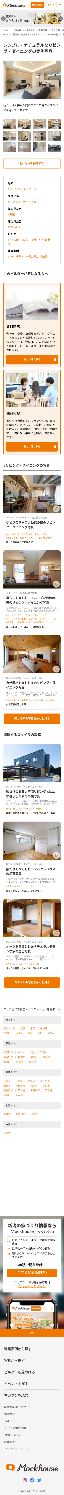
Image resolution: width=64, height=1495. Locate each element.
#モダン (33, 700)
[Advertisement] (32, 1177)
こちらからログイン (32, 1286)
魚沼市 (46, 1085)
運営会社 (9, 1414)
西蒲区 (51, 1033)
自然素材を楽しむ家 (16, 704)
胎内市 (21, 1057)
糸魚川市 (20, 1114)
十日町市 (20, 1085)
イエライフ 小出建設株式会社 (21, 593)
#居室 (8, 886)
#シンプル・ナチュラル (22, 202)
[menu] (59, 5)
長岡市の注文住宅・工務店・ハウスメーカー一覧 (35, 35)
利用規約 (9, 1442)
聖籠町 (34, 1057)
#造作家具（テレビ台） (44, 622)
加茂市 (7, 1085)
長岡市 (7, 1080)
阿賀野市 (8, 1057)
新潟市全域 (9, 1028)
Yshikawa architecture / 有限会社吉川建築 (26, 518)
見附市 (34, 1085)
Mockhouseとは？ (15, 1407)
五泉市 (43, 1052)
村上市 (21, 1052)
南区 (30, 1033)
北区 (22, 1028)
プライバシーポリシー (18, 1449)
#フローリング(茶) (48, 619)
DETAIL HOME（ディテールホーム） (24, 678)
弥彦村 (46, 1057)
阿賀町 (7, 1062)
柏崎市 (31, 1080)
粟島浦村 (33, 1062)
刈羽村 (19, 1095)
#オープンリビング (38, 534)
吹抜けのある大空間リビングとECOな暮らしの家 (30, 813)
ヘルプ (8, 1421)
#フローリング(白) (33, 538)
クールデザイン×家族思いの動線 (28, 256)
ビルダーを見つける (19, 1372)
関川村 (19, 1062)
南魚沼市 (8, 1090)
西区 (40, 1033)
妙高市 (34, 1114)
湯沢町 (48, 1090)
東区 (32, 1028)
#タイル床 (14, 227)
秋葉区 (19, 1033)
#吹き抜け (11, 622)
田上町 (21, 1090)
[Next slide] (60, 18)
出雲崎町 (35, 1090)
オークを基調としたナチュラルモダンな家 (27, 968)
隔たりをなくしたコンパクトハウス (24, 891)
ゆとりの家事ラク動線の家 (19, 542)
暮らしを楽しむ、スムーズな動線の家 (25, 627)
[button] (32, 359)
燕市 (32, 1052)
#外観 (8, 809)
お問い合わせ (12, 1435)
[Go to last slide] (3, 18)
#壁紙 (11, 214)
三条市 (19, 1080)
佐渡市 (7, 1133)
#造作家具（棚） (24, 622)
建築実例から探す (18, 1349)
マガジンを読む (16, 1395)
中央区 (43, 1028)
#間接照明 (47, 538)
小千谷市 (45, 1080)
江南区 (7, 1033)
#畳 (37, 964)
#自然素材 (34, 619)
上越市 (7, 1114)
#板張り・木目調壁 (15, 538)
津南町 (7, 1095)
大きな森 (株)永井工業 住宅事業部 (30, 30)
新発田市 (8, 1052)
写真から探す (14, 1360)
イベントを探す (16, 1384)
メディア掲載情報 (15, 1428)
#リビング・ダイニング (22, 189)
